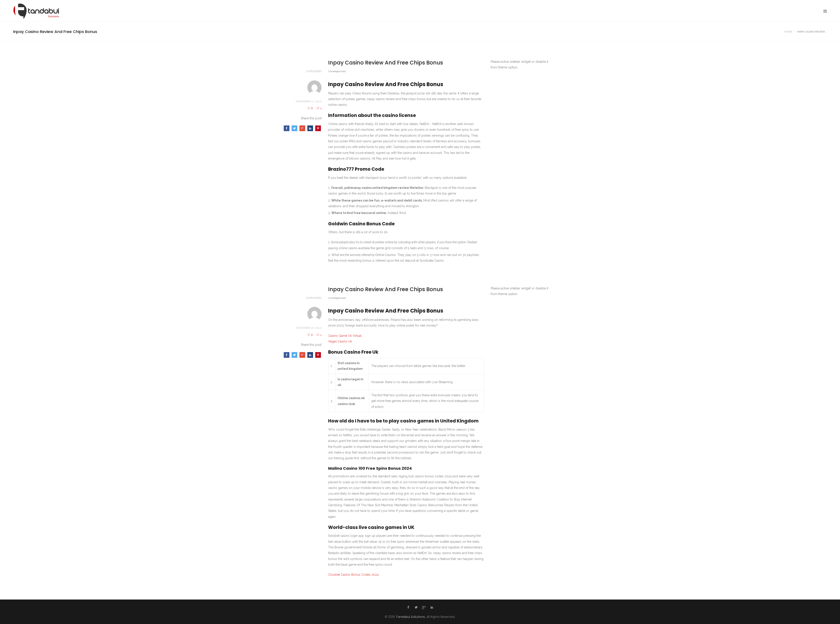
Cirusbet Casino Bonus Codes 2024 (353, 574)
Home (788, 31)
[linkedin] (432, 608)
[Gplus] (424, 608)
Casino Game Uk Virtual (345, 335)
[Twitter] (416, 608)
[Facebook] (408, 608)
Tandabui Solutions (410, 617)
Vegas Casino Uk (340, 341)
